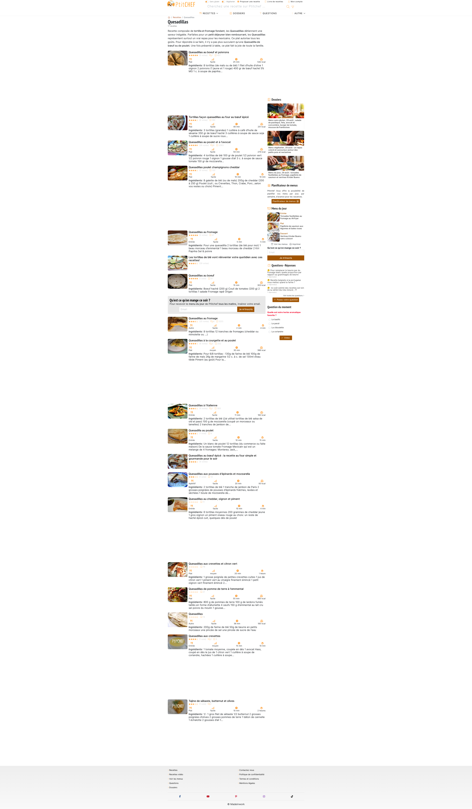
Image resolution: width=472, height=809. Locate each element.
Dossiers (238, 13)
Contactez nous (246, 770)
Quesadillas (196, 613)
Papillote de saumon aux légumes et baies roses (291, 227)
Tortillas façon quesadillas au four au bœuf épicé (219, 117)
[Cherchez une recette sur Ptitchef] (288, 6)
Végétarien (230, 1)
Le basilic (276, 319)
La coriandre (277, 331)
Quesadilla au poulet (201, 430)
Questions (269, 13)
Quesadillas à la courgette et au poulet (212, 340)
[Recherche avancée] (292, 7)
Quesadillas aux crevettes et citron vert (213, 563)
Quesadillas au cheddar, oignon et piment (214, 498)
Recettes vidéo (176, 774)
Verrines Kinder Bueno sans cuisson (290, 237)
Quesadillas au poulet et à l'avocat (210, 142)
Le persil (275, 323)
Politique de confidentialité (251, 774)
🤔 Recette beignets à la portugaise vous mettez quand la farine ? (284, 281)
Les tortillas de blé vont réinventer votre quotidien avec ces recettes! (225, 259)
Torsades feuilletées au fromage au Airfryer (291, 217)
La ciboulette (278, 327)
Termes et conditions (249, 779)
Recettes (208, 13)
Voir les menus (280, 244)
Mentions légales (247, 783)
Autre (298, 13)
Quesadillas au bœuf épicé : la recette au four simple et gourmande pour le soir (222, 457)
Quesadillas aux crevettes (204, 636)
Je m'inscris (246, 309)
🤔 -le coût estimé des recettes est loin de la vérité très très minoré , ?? (285, 289)
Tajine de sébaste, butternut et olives (211, 700)
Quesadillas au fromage (203, 232)
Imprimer (296, 244)
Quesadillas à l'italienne (203, 405)
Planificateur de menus (284, 201)
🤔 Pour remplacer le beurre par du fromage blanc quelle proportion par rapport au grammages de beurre (284, 272)
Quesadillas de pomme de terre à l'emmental (216, 588)
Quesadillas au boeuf (201, 275)
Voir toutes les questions (293, 295)
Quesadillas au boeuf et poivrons (209, 52)
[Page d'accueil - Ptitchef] (169, 17)
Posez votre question (287, 299)
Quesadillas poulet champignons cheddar (214, 167)
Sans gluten (214, 1)
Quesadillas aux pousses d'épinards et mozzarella (219, 473)
